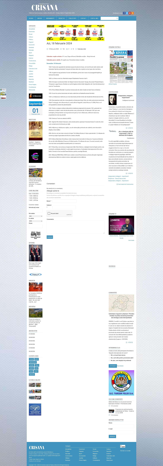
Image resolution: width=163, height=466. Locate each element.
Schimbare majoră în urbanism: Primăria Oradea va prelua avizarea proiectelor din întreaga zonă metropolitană (121, 315)
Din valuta (32, 213)
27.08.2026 (32, 348)
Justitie (31, 74)
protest (31, 359)
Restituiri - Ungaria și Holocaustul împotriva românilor (35, 143)
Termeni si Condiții (125, 451)
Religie (30, 66)
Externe (31, 58)
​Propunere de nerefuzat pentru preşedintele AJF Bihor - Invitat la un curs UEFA (124, 411)
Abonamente (50, 18)
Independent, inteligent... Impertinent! (118, 176)
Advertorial (32, 90)
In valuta (31, 218)
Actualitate (32, 29)
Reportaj (31, 79)
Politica (31, 39)
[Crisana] (45, 7)
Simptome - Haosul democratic (117, 178)
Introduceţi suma (34, 207)
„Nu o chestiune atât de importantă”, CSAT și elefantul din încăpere (125, 133)
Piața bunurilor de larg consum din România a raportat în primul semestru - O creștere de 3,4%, (35, 182)
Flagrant (31, 42)
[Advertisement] (121, 199)
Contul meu (94, 18)
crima (31, 371)
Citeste (130, 128)
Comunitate (32, 63)
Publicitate (72, 18)
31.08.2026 (32, 334)
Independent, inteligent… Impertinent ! (118, 180)
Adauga (112, 436)
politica (31, 368)
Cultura (31, 37)
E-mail (110, 429)
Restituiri (31, 82)
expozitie (32, 374)
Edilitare (31, 76)
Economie (31, 45)
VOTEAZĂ (113, 366)
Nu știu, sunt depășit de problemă (121, 360)
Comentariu (49, 219)
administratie (33, 362)
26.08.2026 (32, 351)
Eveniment (32, 31)
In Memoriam (37, 96)
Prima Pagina (32, 84)
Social (30, 34)
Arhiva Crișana (113, 84)
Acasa (31, 18)
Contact (83, 18)
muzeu (36, 371)
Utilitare (31, 71)
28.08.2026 (32, 344)
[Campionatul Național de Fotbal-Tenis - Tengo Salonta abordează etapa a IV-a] (38, 385)
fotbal (36, 365)
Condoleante (32, 87)
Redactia (62, 18)
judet (36, 368)
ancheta (32, 365)
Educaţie (31, 50)
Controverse (32, 60)
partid (36, 359)
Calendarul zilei (33, 68)
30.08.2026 (32, 337)
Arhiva (39, 18)
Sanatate (31, 47)
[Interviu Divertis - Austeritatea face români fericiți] (121, 225)
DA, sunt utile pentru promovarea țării (122, 358)
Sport (30, 53)
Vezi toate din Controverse (125, 184)
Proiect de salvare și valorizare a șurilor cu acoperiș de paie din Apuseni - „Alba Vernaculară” (35, 322)
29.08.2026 (32, 341)
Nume (49, 201)
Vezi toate (131, 240)
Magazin (31, 55)
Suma (30, 223)
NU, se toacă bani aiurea (118, 355)
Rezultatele (120, 366)
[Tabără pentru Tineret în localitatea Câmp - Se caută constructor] (38, 391)
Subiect (49, 206)
